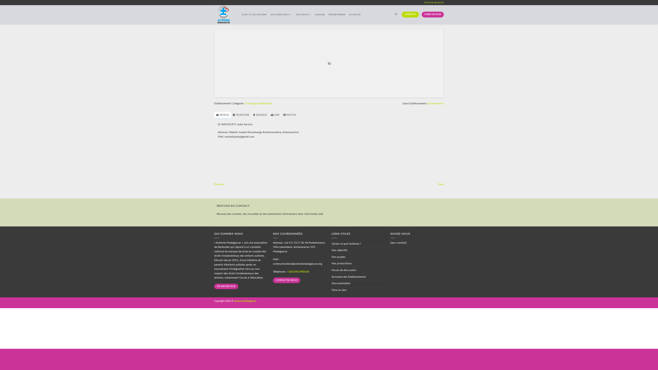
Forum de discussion (434, 3)
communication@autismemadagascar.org (297, 358)
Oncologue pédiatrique (258, 198)
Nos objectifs (340, 345)
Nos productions (342, 358)
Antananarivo (436, 198)
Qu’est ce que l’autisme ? (346, 338)
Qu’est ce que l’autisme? (254, 15)
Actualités (355, 15)
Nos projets (302, 15)
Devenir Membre (336, 15)
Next (441, 279)
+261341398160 (298, 366)
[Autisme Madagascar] (224, 14)
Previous (219, 279)
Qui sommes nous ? (280, 15)
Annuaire (320, 15)
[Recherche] (396, 14)
